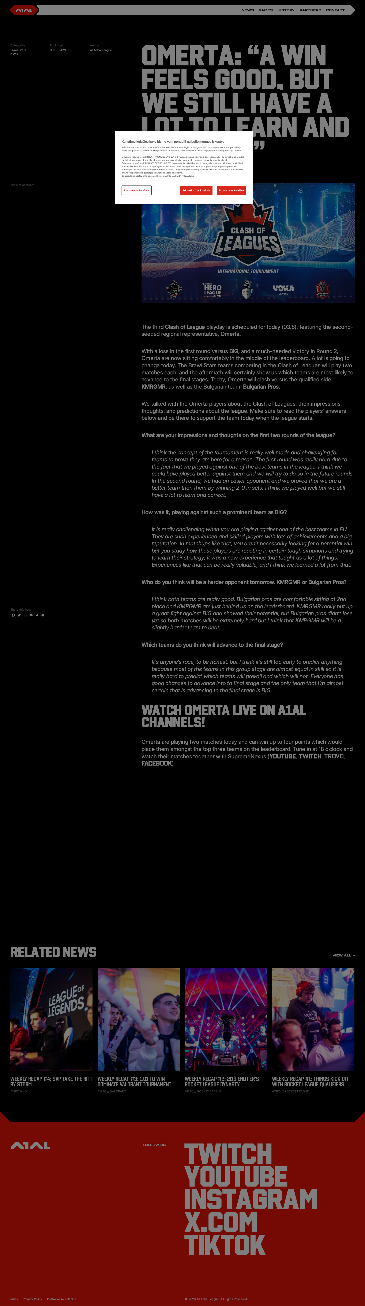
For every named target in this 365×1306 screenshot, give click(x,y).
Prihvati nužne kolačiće (196, 190)
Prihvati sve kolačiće (231, 190)
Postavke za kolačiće (136, 190)
